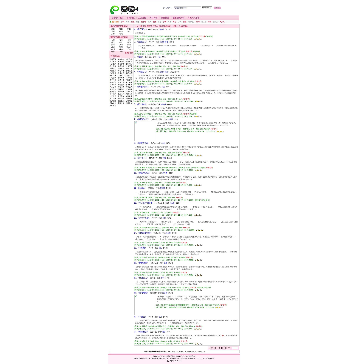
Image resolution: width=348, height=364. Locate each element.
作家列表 (131, 18)
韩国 (113, 52)
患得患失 (129, 87)
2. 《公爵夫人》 (141, 42)
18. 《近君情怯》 (141, 293)
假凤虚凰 (113, 101)
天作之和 (113, 89)
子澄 (163, 87)
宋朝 (121, 29)
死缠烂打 (113, 68)
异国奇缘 (129, 99)
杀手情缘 (113, 99)
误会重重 (113, 85)
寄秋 (127, 22)
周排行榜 (165, 18)
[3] (215, 348)
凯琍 (198, 22)
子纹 (179, 22)
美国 (113, 45)
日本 (129, 49)
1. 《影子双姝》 (141, 29)
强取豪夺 (113, 103)
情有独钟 (121, 59)
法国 (129, 45)
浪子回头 (121, 92)
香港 (121, 40)
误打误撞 (121, 73)
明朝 (129, 29)
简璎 (137, 22)
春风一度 (121, 82)
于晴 (164, 22)
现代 (129, 31)
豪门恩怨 (113, 105)
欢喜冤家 (113, 59)
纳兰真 (164, 173)
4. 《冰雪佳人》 (141, 72)
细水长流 (129, 85)
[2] (212, 348)
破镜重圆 (129, 71)
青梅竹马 (129, 62)
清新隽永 (121, 78)
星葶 (162, 278)
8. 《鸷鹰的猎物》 (142, 143)
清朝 (113, 31)
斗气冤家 (129, 66)
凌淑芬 (215, 22)
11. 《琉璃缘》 (140, 188)
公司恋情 (113, 78)
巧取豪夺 (129, 80)
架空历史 (121, 99)
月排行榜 (153, 18)
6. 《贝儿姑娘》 (141, 104)
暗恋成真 (129, 73)
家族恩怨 (113, 92)
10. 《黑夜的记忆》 (142, 173)
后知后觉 (113, 66)
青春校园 (121, 85)
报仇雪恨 (113, 82)
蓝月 (160, 317)
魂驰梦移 (129, 103)
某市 (113, 42)
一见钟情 (121, 62)
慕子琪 (162, 188)
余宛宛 (168, 233)
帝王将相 (129, 82)
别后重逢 (113, 62)
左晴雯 (170, 119)
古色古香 (121, 64)
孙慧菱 (163, 104)
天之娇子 (113, 87)
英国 (121, 45)
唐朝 (113, 29)
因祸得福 (121, 89)
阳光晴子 (191, 22)
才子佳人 (113, 94)
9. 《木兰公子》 (141, 158)
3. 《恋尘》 (139, 57)
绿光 (209, 22)
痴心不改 (121, 71)
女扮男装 (121, 96)
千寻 (159, 22)
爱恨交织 (121, 103)
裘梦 (149, 22)
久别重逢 (129, 92)
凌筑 (163, 332)
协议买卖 (129, 89)
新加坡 (121, 49)
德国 (121, 47)
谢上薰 (203, 22)
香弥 (164, 218)
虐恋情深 (121, 94)
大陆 (113, 40)
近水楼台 (129, 64)
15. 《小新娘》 (140, 248)
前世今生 (121, 80)
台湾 (129, 40)
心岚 (163, 143)
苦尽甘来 (113, 73)
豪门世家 (113, 75)
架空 (113, 34)
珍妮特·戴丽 (163, 72)
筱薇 (164, 158)
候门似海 (129, 59)
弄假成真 (129, 75)
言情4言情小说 (167, 356)
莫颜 (169, 22)
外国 (129, 42)
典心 (174, 22)
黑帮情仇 (121, 87)
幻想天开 (113, 96)
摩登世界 (129, 68)
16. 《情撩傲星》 (141, 263)
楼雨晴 (143, 22)
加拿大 (113, 49)
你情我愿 (129, 96)
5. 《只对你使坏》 (142, 87)
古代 (121, 34)
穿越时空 (121, 68)
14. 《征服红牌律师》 (143, 233)
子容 (159, 57)
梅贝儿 (222, 22)
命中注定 (113, 80)
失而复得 (113, 71)
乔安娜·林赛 (163, 42)
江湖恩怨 (121, 75)
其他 (121, 52)
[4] (219, 348)
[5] (222, 348)
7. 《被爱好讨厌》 (142, 119)
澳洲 (113, 47)
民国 (121, 31)
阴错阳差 (129, 101)
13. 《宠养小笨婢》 (142, 218)
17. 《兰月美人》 (141, 278)
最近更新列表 (178, 18)
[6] (225, 348)
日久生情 (113, 64)
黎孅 (154, 22)
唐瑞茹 (161, 29)
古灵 (122, 22)
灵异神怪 (121, 66)
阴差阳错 (129, 78)
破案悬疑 (121, 101)
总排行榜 (142, 18)
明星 (184, 22)
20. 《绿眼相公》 (141, 332)
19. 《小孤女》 (140, 317)
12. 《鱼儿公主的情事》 (144, 203)
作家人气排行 (193, 18)
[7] (229, 348)
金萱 (132, 22)
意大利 (129, 47)
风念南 (172, 203)
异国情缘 (129, 94)
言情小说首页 (117, 18)
